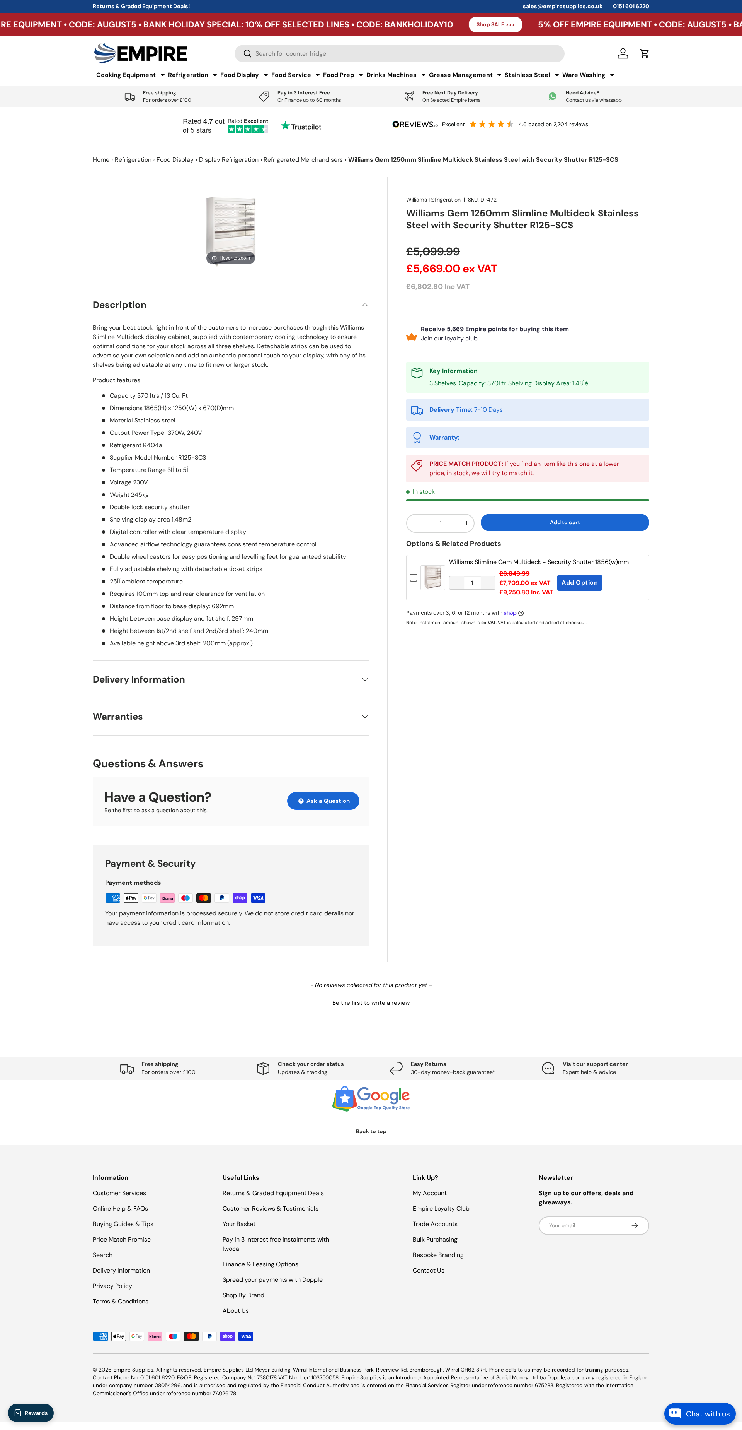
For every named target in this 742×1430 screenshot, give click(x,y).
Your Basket (239, 1224)
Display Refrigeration (229, 160)
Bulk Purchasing (435, 1239)
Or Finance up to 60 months (309, 100)
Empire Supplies (133, 1370)
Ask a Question (327, 801)
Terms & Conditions (120, 1301)
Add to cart (565, 522)
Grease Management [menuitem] (461, 75)
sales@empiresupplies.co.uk (562, 6)
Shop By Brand (243, 1295)
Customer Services (119, 1193)
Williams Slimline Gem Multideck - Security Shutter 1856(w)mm (539, 562)
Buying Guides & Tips (123, 1224)
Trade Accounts (435, 1224)
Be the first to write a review (371, 1003)
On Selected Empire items (451, 100)
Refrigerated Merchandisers (303, 160)
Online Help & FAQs (120, 1208)
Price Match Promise (122, 1239)
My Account (430, 1193)
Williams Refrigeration (433, 199)
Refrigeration (133, 160)
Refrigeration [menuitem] (188, 75)
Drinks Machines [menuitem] (391, 75)
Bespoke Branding (438, 1255)
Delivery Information (121, 1270)
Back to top (371, 1131)
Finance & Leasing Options (260, 1264)
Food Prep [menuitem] (338, 75)
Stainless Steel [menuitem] (527, 75)
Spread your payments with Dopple (273, 1280)
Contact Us (428, 1270)
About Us (236, 1311)
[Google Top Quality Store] (371, 1099)
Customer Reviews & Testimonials (270, 1208)
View (433, 583)
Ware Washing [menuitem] (584, 75)
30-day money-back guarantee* (453, 1072)
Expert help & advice (589, 1072)
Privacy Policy (112, 1286)
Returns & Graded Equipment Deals (273, 1193)
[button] (371, 1002)
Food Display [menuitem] (239, 75)
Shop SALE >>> (427, 24)
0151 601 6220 (631, 6)
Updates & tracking (302, 1072)
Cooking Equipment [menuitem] (126, 75)
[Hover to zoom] (231, 231)
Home (101, 160)
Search (102, 1255)
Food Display (175, 160)
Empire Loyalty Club (441, 1208)
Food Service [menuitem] (291, 75)
